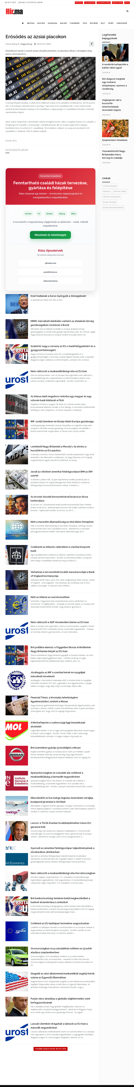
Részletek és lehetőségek (50, 234)
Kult (103, 23)
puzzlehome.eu (50, 272)
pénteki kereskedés (111, 197)
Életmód (94, 23)
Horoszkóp (122, 23)
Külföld (41, 23)
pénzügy (107, 191)
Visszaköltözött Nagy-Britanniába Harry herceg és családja (114, 154)
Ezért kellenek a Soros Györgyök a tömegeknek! (58, 296)
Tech (85, 23)
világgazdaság (26, 44)
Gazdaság (52, 23)
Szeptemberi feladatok (114, 140)
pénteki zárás (120, 191)
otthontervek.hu (50, 281)
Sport (111, 23)
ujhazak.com (50, 263)
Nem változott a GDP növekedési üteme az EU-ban (60, 622)
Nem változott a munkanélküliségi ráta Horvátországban (63, 873)
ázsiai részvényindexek (113, 208)
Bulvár (63, 23)
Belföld (30, 23)
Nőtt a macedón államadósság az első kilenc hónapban (62, 521)
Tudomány (75, 23)
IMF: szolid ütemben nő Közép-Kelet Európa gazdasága (62, 421)
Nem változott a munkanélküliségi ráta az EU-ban (59, 371)
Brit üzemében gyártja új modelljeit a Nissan (56, 747)
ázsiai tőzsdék (109, 202)
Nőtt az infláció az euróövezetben (50, 597)
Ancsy (14, 44)
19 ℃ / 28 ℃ (11, 2)
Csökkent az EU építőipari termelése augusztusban (60, 923)
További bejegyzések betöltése (50, 1049)
